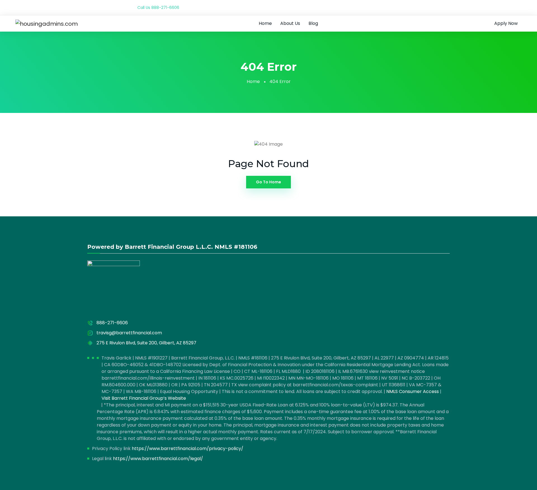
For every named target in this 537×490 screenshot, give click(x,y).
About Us (290, 23)
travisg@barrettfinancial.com (129, 333)
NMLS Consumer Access (412, 391)
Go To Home (268, 182)
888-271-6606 (165, 7)
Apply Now (506, 23)
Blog (313, 23)
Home (265, 23)
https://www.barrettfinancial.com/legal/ (158, 458)
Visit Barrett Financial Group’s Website (144, 398)
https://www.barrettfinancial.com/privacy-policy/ (187, 448)
